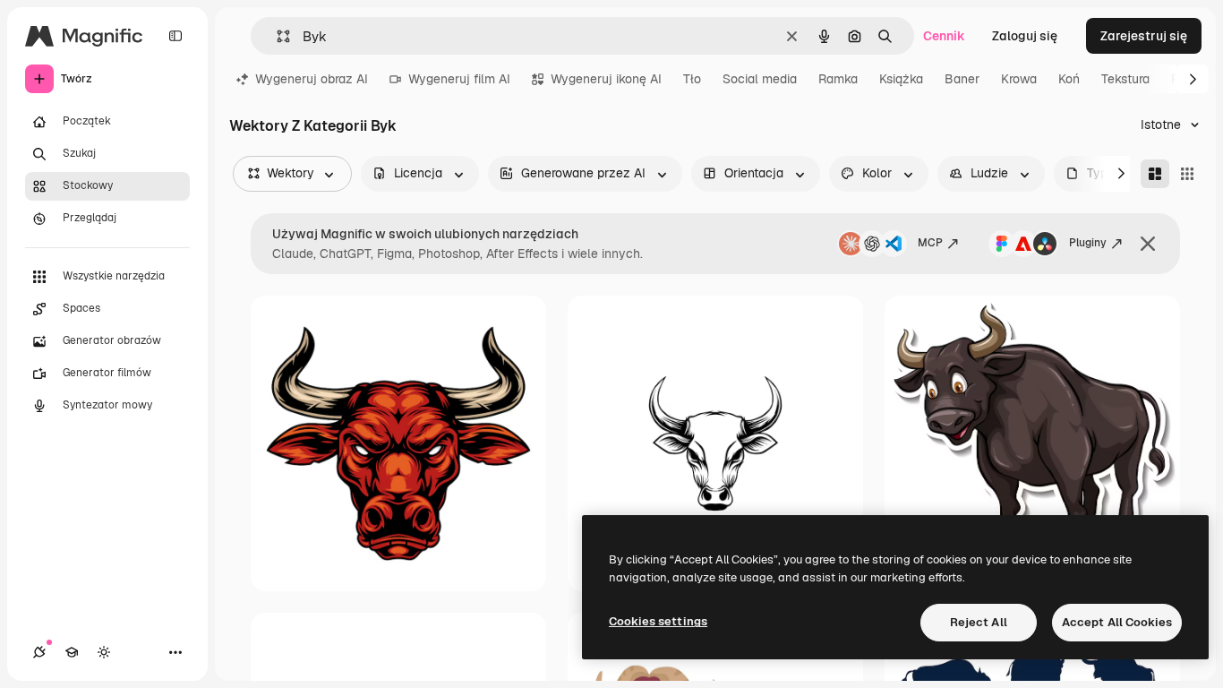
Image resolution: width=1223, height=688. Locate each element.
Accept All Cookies (1117, 622)
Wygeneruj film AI (459, 79)
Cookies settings (658, 621)
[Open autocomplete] (276, 36)
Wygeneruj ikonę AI (606, 79)
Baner (962, 79)
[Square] (1187, 173)
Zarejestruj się (1143, 36)
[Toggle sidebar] (175, 36)
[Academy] (71, 652)
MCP (930, 243)
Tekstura (1125, 79)
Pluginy (1088, 243)
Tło (692, 79)
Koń (1069, 79)
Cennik (944, 36)
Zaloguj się (1024, 36)
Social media (760, 79)
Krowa (1019, 79)
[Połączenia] (39, 652)
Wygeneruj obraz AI (311, 79)
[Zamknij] (1148, 243)
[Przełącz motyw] (104, 652)
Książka (901, 79)
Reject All (978, 622)
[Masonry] (1155, 173)
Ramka (838, 79)
